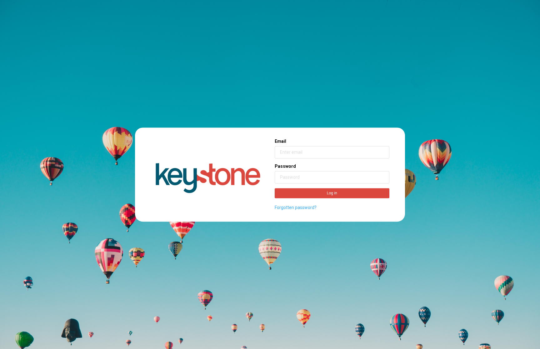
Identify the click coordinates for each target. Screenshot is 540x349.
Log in (332, 193)
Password (285, 166)
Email (280, 141)
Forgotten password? (296, 207)
